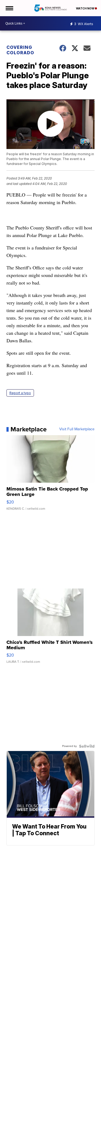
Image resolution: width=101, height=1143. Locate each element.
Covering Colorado (20, 50)
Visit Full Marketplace (77, 429)
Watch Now (85, 8)
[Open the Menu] (9, 8)
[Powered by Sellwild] (87, 746)
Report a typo (20, 393)
